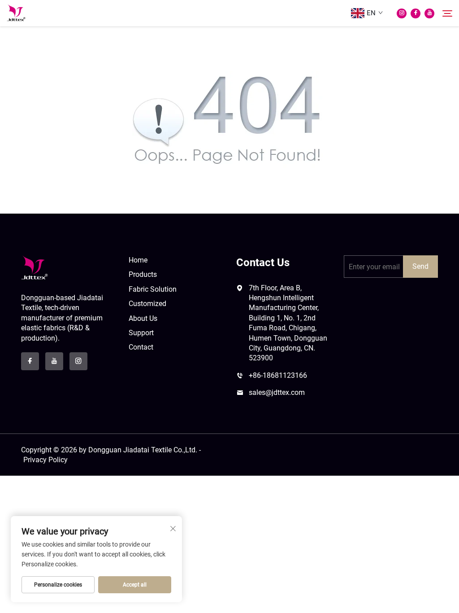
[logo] (34, 267)
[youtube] (429, 13)
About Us (143, 318)
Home (138, 260)
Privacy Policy (45, 459)
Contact (141, 347)
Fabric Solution (153, 289)
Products (143, 274)
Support (141, 332)
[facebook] (415, 13)
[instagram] (402, 13)
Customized (147, 303)
